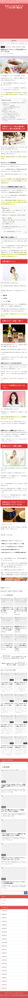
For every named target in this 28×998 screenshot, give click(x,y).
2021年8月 (4, 946)
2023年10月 (4, 910)
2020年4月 (4, 981)
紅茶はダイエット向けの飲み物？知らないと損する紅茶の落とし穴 (14, 103)
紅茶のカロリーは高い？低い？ (9, 111)
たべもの (2, 46)
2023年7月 (4, 917)
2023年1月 (4, 938)
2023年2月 (4, 935)
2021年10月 (4, 942)
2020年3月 (4, 984)
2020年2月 (4, 988)
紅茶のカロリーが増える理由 (9, 117)
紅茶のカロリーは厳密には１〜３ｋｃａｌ (12, 116)
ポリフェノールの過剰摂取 (9, 105)
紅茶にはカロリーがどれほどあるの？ (12, 113)
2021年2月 (4, 967)
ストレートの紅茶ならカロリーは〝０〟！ (12, 114)
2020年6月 (4, 974)
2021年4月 (4, 960)
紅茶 (24, 46)
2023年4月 (4, 928)
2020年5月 (4, 977)
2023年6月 (4, 921)
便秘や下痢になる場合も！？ (10, 108)
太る (14, 46)
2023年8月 (4, 914)
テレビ (3, 903)
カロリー (19, 46)
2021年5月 (4, 956)
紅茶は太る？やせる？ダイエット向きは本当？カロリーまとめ (14, 120)
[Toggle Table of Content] (24, 100)
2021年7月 (4, 949)
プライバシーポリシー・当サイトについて (14, 993)
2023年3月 (4, 931)
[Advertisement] (14, 25)
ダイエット (9, 46)
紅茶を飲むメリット (7, 110)
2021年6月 (4, 953)
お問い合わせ (13, 40)
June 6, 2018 (18, 231)
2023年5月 (4, 924)
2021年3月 (4, 963)
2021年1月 (4, 970)
